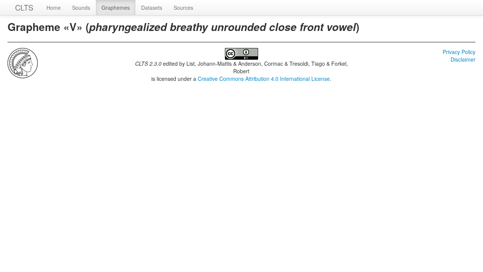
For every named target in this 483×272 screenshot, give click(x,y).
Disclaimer (463, 59)
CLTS (24, 7)
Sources (183, 7)
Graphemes (116, 7)
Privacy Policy (459, 52)
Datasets (151, 7)
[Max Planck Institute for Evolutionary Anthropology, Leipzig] (23, 62)
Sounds (81, 7)
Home (53, 7)
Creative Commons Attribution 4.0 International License (264, 78)
